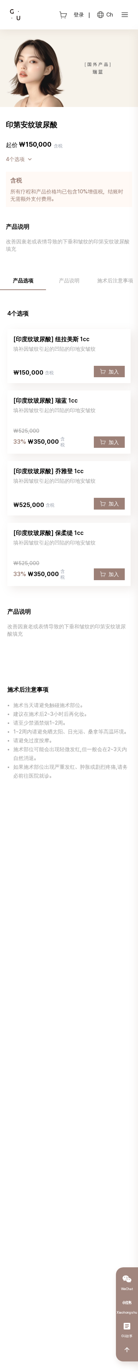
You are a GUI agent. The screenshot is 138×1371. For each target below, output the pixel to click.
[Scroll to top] (127, 1349)
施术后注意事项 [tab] (115, 280)
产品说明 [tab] (69, 280)
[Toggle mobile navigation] (124, 14)
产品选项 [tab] (23, 280)
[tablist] (69, 280)
